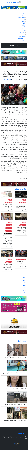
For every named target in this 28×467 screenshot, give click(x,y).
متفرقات (22, 34)
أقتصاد (23, 27)
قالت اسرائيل (21, 38)
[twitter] (21, 433)
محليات (23, 21)
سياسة (23, 40)
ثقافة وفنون (21, 32)
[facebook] (23, 433)
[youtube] (20, 433)
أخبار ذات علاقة (21, 189)
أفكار (23, 30)
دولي (23, 19)
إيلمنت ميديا (12, 444)
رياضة (23, 25)
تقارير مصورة (21, 36)
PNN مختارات (21, 17)
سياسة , (8, 79)
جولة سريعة (21, 16)
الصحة (20, 81)
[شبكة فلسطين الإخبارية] (14, 2)
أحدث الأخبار (22, 341)
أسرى (23, 23)
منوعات (23, 29)
